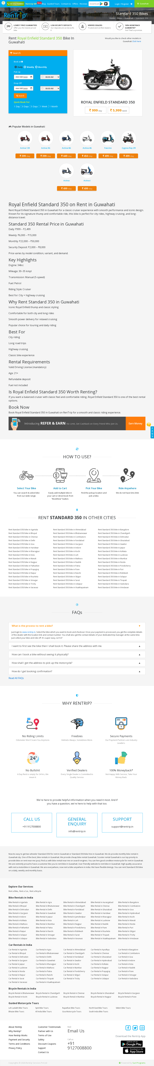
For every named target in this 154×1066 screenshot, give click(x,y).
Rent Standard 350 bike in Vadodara (113, 584)
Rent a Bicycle (35, 891)
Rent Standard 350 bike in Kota (22, 555)
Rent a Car (23, 891)
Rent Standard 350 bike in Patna (66, 565)
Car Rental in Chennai (100, 953)
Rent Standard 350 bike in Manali (22, 558)
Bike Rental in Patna (44, 927)
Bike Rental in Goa (126, 909)
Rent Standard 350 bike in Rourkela (23, 576)
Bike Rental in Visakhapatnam (103, 938)
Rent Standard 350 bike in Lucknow (113, 555)
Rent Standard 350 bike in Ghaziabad (113, 540)
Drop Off (18, 83)
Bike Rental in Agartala (18, 902)
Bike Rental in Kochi (126, 917)
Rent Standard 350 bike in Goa (21, 544)
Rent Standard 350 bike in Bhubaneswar (70, 533)
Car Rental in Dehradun (18, 957)
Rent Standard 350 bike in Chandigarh (114, 533)
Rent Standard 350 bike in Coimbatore (69, 537)
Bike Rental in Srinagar (45, 935)
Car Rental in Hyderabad (101, 960)
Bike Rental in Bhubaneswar (47, 906)
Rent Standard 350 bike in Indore (67, 547)
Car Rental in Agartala (18, 949)
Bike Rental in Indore (17, 917)
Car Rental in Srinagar (127, 975)
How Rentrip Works (18, 1035)
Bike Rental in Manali (127, 920)
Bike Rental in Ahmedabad (74, 902)
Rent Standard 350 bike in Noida (111, 562)
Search (21, 95)
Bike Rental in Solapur (18, 935)
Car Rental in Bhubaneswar (47, 953)
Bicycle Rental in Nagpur (101, 996)
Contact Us (66, 3)
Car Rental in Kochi (71, 964)
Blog (44, 3)
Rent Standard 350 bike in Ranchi (67, 573)
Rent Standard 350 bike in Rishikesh (113, 573)
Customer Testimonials (49, 1026)
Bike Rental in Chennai (100, 906)
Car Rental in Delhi (43, 957)
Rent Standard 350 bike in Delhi (22, 540)
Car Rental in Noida (17, 971)
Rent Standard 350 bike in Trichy (22, 584)
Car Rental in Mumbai (72, 967)
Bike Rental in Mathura (18, 924)
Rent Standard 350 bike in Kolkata (112, 551)
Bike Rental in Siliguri (127, 931)
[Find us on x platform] (135, 1028)
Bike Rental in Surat (71, 935)
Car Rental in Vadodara (128, 978)
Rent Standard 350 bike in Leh (65, 555)
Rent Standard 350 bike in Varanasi (23, 587)
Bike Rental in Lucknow (100, 920)
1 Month (53, 106)
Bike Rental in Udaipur (18, 938)
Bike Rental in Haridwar (101, 913)
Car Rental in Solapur (100, 975)
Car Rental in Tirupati (45, 978)
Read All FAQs (16, 678)
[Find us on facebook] (128, 1028)
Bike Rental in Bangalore (128, 902)
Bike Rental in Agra (44, 902)
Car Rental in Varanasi (18, 982)
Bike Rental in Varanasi (73, 938)
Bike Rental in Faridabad (73, 909)
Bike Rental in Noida (126, 924)
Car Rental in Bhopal (17, 953)
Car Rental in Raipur (17, 975)
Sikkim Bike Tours (123, 1008)
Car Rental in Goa (125, 957)
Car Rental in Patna (44, 971)
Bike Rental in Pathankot (19, 927)
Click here (136, 41)
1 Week (43, 106)
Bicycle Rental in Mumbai (73, 996)
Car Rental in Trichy (71, 978)
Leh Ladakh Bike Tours (18, 1008)
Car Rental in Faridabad (73, 957)
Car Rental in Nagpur (99, 967)
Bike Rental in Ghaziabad (101, 909)
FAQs (152, 432)
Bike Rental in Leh (70, 920)
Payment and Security (19, 1039)
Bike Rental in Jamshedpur (74, 917)
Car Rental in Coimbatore (129, 953)
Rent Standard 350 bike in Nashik (67, 562)
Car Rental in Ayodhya (100, 949)
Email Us (76, 1031)
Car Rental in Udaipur (100, 978)
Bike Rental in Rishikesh (73, 931)
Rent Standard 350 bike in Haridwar (24, 547)
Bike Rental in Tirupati (100, 935)
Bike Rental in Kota (44, 920)
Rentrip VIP (31, 3)
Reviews (83, 3)
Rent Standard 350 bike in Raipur (22, 573)
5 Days (34, 106)
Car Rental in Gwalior (72, 960)
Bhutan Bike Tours (16, 1011)
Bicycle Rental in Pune (127, 996)
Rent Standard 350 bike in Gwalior (112, 544)
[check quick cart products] (131, 4)
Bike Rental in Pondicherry (74, 927)
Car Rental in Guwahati (45, 960)
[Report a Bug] (120, 1062)
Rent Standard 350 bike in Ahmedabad (69, 529)
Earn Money (135, 423)
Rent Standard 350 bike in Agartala (23, 529)
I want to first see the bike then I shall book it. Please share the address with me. (57, 646)
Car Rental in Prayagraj (100, 971)
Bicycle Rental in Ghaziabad (102, 993)
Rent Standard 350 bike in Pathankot (24, 565)
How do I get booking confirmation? (32, 671)
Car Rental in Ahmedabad (74, 949)
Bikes (119, 18)
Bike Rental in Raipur (17, 931)
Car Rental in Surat (16, 978)
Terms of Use (44, 1035)
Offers (75, 3)
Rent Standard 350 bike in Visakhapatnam (70, 587)
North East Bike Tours (98, 1008)
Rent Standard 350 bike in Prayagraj (24, 569)
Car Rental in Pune (126, 971)
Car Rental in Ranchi (44, 975)
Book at (17, 61)
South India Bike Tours (98, 1011)
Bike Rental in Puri (125, 927)
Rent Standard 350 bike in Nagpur (23, 562)
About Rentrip (15, 1026)
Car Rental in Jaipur (17, 964)
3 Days (25, 106)
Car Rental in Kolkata (99, 964)
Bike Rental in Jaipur (44, 917)
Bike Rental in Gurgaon (18, 913)
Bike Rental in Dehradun (19, 909)
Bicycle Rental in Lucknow (46, 996)
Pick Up (17, 72)
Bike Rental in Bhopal (17, 906)
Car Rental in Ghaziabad (101, 957)
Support (42, 1048)
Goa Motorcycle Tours (71, 1011)
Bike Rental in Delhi (44, 909)
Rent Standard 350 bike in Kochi (66, 551)
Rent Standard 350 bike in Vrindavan (113, 587)
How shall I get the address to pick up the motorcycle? (42, 663)
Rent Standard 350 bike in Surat (66, 580)
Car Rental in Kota (125, 964)
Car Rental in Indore (126, 960)
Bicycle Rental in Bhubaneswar (21, 993)
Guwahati (128, 18)
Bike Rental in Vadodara (46, 938)
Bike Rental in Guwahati (46, 913)
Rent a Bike (13, 891)
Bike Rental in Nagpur (72, 924)
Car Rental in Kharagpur (46, 964)
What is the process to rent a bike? (32, 625)
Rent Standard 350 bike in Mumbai (112, 558)
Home (112, 18)
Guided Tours (53, 3)
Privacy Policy (15, 1048)
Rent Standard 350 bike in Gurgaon (68, 544)
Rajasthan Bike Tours (71, 1008)
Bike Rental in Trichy (126, 935)
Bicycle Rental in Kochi (18, 996)
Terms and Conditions (19, 1043)
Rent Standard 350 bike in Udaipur (67, 584)
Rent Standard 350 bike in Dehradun (113, 537)
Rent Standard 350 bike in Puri (110, 569)
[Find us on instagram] (142, 1028)
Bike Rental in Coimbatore (129, 906)
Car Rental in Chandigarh (74, 953)
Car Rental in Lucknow (18, 967)
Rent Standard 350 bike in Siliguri (67, 576)
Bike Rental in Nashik (99, 924)
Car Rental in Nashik (126, 967)
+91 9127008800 (80, 1045)
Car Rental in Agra (43, 949)
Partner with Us (45, 1031)
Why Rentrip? (15, 1031)
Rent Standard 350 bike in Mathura (67, 558)
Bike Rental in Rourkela (100, 931)
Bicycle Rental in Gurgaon (129, 993)
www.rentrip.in (28, 632)
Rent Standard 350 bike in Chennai (23, 537)
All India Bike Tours (43, 1011)
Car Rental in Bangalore (128, 949)
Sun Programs (138, 1062)
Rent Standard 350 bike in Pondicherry (114, 565)
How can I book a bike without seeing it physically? (40, 654)
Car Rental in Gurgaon (18, 960)
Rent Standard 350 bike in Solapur (112, 576)
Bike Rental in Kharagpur (101, 917)
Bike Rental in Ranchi (44, 931)
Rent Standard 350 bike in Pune (66, 569)
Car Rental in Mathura (45, 967)
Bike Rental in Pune (99, 927)
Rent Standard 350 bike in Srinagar (23, 580)
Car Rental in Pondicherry (74, 971)
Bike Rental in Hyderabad (129, 913)
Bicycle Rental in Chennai (73, 993)
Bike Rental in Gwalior (72, 913)
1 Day (17, 106)
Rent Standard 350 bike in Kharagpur (24, 551)
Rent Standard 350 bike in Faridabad (68, 540)
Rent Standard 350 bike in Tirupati (112, 580)
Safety (41, 1039)
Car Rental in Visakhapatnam (48, 982)
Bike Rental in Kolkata (18, 920)
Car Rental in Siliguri (71, 975)
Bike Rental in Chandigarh (74, 906)
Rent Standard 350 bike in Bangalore (113, 529)
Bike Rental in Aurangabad (102, 902)
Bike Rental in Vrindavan (128, 938)
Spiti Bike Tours (41, 1008)
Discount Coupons (47, 1043)
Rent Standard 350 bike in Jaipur (111, 547)
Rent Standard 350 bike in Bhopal (23, 533)
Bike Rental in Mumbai (45, 924)
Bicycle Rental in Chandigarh (48, 993)
